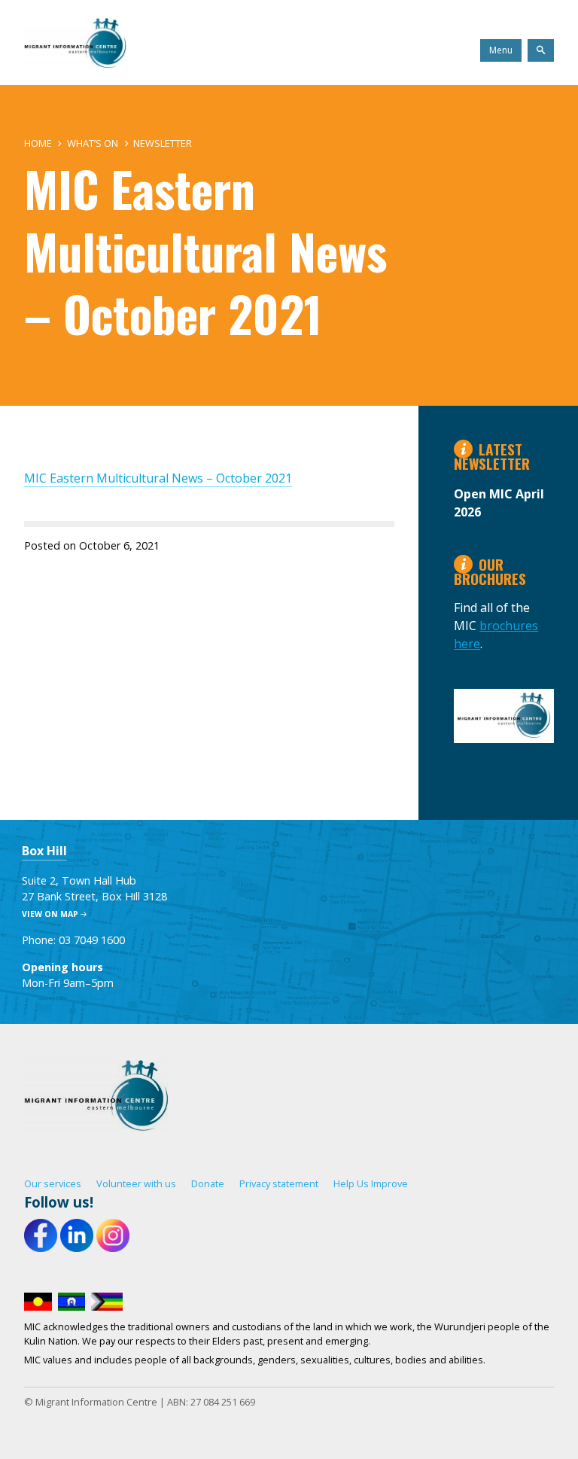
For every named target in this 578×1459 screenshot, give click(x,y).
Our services (52, 1183)
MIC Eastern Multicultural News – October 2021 (158, 478)
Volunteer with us (136, 1183)
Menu (501, 50)
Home (38, 143)
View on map (50, 914)
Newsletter (162, 143)
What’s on (92, 143)
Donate (207, 1183)
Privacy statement (278, 1183)
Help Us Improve (370, 1183)
